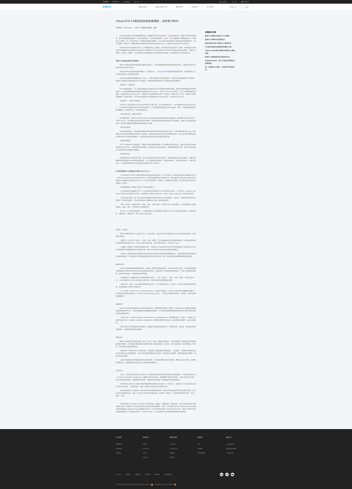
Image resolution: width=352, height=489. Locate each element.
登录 (235, 1)
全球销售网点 (168, 474)
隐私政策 (157, 474)
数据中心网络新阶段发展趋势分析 (217, 57)
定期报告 (200, 448)
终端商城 (224, 1)
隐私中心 (172, 457)
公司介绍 (118, 474)
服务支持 (179, 7)
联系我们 (128, 474)
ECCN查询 (173, 444)
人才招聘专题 (230, 453)
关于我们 (210, 7)
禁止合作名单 (173, 448)
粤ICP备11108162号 (144, 484)
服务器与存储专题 (231, 448)
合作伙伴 (194, 7)
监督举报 (172, 453)
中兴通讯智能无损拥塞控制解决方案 (218, 47)
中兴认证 (145, 457)
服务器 (169, 71)
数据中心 (170, 43)
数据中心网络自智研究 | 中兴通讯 (217, 36)
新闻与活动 (143, 7)
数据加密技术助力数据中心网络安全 (218, 43)
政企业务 (137, 1)
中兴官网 (105, 1)
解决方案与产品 (161, 7)
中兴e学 (145, 453)
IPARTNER (146, 448)
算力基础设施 (230, 444)
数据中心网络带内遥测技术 (215, 39)
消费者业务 (116, 1)
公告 (199, 444)
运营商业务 (127, 1)
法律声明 (147, 474)
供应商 (145, 444)
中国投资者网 (201, 453)
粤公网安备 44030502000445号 (164, 484)
